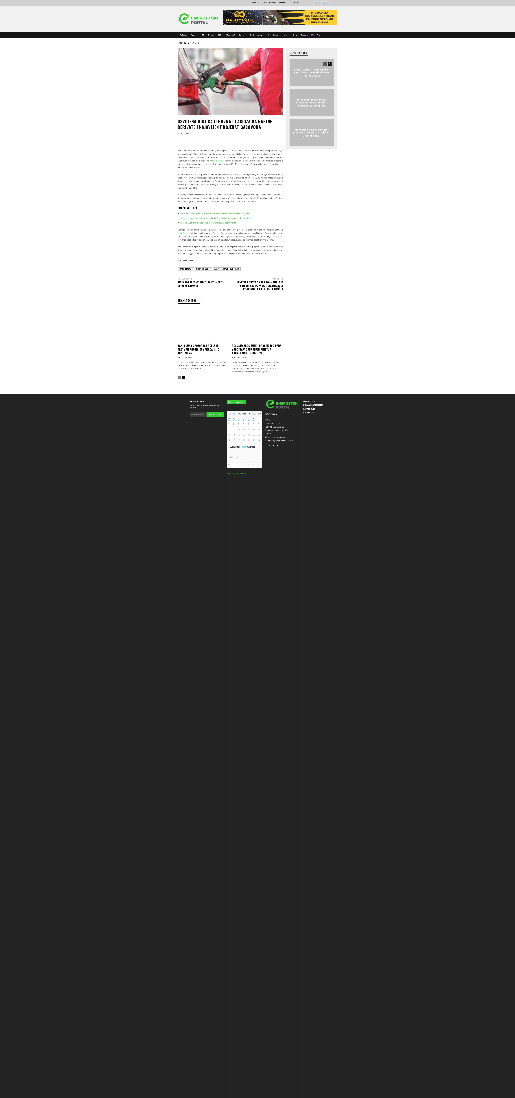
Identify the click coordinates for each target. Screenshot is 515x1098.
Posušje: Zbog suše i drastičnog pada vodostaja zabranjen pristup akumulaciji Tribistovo (257, 349)
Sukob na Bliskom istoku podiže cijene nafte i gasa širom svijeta (208, 223)
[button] (318, 35)
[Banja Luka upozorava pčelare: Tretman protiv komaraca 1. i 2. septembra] (203, 325)
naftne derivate (216, 161)
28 (234, 419)
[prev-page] (179, 377)
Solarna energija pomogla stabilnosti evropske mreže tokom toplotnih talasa (312, 102)
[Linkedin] (323, 3)
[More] (257, 140)
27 (229, 419)
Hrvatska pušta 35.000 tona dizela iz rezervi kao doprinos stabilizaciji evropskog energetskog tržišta (260, 285)
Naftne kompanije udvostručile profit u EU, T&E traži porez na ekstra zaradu (312, 72)
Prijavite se (215, 414)
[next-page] (183, 377)
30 (244, 419)
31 (249, 419)
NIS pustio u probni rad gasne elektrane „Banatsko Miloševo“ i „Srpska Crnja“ (311, 132)
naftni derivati (185, 269)
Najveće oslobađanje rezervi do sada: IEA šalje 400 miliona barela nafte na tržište (215, 218)
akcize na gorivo (203, 269)
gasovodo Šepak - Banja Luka (226, 269)
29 (239, 419)
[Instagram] (320, 3)
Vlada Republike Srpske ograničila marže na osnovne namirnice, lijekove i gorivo (214, 213)
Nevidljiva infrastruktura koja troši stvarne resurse (201, 283)
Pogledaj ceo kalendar (237, 473)
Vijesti (191, 43)
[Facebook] (316, 3)
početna (182, 43)
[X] (327, 3)
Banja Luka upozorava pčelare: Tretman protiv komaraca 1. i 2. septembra (199, 349)
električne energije (186, 233)
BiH (198, 43)
